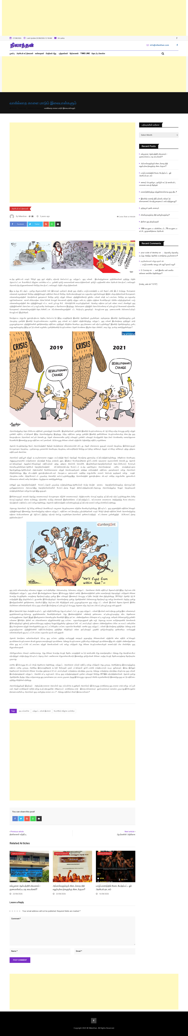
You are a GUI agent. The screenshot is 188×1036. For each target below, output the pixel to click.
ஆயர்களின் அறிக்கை (126, 834)
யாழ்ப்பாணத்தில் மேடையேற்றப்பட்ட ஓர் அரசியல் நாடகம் (155, 174)
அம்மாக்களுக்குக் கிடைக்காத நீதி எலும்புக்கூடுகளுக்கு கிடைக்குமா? (153, 164)
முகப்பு (12, 53)
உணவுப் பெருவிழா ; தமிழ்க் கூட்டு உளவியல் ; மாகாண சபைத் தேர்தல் (157, 183)
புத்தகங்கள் (63, 53)
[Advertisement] (94, 18)
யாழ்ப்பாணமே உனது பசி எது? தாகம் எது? (158, 264)
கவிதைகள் (39, 53)
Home (13, 108)
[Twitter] (21, 818)
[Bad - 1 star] (10, 911)
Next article (129, 831)
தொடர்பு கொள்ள (98, 53)
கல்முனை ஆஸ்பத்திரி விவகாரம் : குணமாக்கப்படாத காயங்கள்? (153, 155)
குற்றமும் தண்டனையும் (150, 208)
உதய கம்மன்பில (24, 711)
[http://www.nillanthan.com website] (30, 216)
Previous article (17, 831)
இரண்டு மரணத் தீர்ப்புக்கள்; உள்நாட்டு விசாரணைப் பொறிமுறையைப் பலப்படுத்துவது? (157, 200)
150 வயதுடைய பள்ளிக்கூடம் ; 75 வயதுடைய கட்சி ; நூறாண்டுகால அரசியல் (158, 229)
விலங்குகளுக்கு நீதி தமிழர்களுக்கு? (155, 215)
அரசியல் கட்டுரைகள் (24, 53)
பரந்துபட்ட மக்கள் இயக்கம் (41, 711)
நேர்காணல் (74, 53)
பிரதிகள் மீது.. (51, 53)
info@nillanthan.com (159, 45)
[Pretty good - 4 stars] (17, 911)
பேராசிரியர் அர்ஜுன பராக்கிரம (64, 711)
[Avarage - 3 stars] (15, 911)
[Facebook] (15, 818)
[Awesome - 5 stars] (19, 911)
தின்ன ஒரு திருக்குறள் (150, 222)
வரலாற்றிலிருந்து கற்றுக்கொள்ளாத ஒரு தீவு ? (159, 192)
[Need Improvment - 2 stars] (12, 911)
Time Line (85, 53)
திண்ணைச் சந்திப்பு (18, 834)
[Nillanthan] (32, 216)
